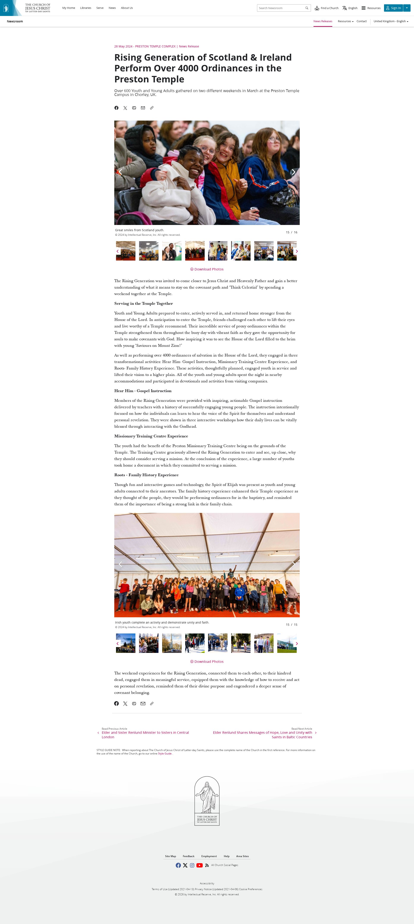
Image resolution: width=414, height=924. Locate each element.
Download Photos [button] (209, 269)
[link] (116, 703)
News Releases (323, 21)
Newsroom (15, 21)
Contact (362, 21)
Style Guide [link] (165, 753)
